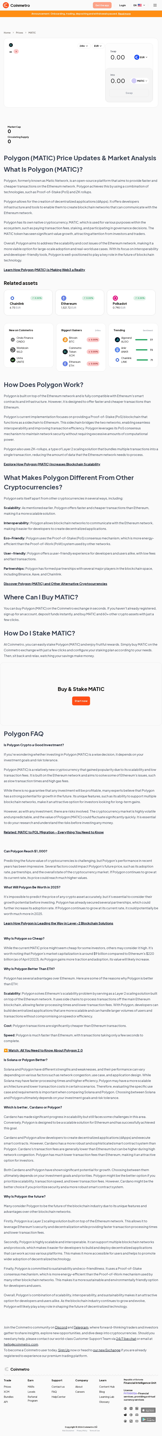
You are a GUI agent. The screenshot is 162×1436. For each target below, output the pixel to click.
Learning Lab (106, 1396)
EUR (96, 45)
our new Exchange (106, 1350)
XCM (6, 1391)
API (6, 1401)
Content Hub (107, 1386)
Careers (80, 1391)
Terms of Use (95, 1431)
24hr (82, 45)
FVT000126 (130, 1393)
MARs (31, 1386)
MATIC (32, 32)
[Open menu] (155, 5)
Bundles (8, 1396)
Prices (19, 32)
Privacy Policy (82, 1431)
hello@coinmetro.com (21, 1344)
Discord (61, 1327)
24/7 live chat (126, 1339)
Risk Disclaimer (68, 1431)
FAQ (54, 1391)
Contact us (58, 1386)
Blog (102, 1391)
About (79, 1386)
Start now (81, 701)
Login (122, 5)
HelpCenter (58, 1396)
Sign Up (64, 1350)
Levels (31, 1391)
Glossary (104, 1401)
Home (7, 32)
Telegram (81, 1327)
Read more (124, 13)
